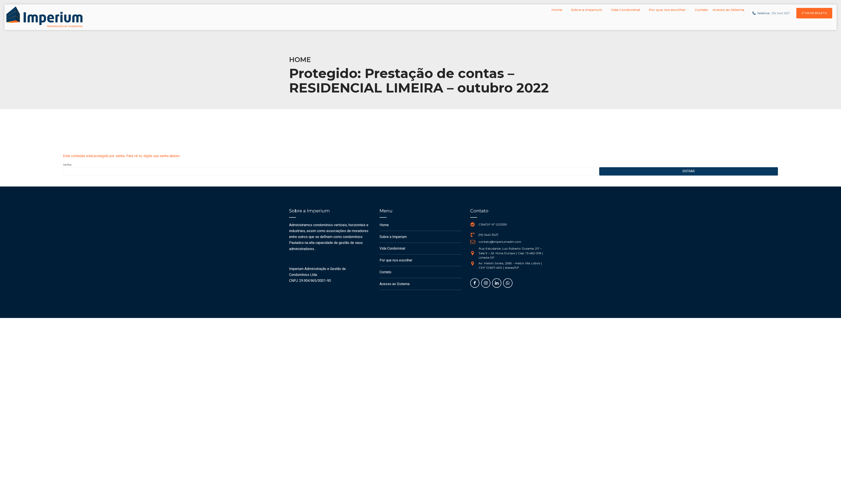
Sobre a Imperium (586, 10)
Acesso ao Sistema (728, 10)
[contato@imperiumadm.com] (472, 241)
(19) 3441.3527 (488, 234)
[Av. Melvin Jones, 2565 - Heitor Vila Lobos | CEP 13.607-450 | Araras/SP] (472, 263)
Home (556, 10)
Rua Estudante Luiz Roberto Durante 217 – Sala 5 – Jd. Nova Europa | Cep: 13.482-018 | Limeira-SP (511, 253)
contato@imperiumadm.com (500, 241)
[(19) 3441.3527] (472, 234)
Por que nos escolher (667, 10)
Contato (701, 10)
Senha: (67, 164)
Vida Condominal (625, 10)
